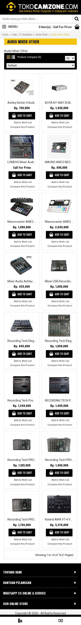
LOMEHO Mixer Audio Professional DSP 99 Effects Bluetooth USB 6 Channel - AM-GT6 (22, 162)
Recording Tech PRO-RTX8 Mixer (22, 519)
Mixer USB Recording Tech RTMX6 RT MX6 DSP (60, 281)
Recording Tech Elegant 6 (22, 341)
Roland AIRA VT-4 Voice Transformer (60, 519)
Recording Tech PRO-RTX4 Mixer (22, 459)
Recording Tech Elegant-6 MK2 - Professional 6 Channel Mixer (60, 341)
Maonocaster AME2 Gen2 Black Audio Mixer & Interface (22, 221)
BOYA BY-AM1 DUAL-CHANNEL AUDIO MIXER (60, 102)
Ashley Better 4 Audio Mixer (22, 102)
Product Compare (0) (29, 57)
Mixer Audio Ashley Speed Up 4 (22, 281)
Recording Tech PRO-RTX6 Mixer (60, 459)
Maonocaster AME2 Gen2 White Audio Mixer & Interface (60, 221)
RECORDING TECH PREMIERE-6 (60, 400)
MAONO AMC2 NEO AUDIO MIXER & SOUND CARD (60, 162)
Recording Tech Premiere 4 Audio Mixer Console (22, 400)
